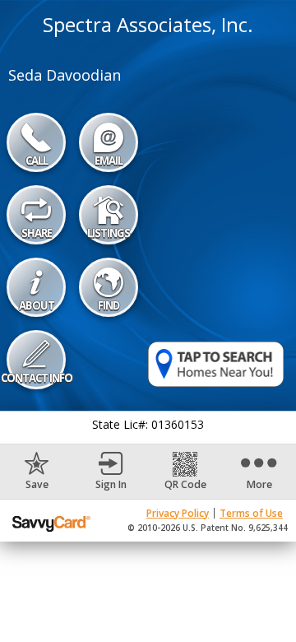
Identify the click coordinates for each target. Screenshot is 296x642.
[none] (37, 471)
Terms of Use (251, 513)
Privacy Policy (177, 513)
